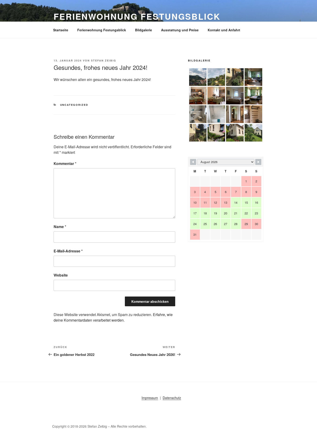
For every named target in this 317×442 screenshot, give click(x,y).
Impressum (150, 397)
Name (60, 226)
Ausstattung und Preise (180, 30)
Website (61, 275)
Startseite (60, 30)
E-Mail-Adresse (68, 251)
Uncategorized (74, 104)
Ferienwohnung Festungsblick (137, 16)
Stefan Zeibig (103, 60)
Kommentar (65, 163)
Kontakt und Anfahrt (224, 30)
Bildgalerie (143, 30)
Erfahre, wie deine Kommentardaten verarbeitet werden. (113, 317)
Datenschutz (172, 397)
